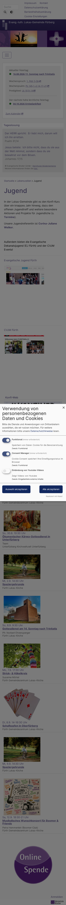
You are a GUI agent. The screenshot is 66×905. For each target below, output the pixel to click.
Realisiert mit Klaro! (54, 496)
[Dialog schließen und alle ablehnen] (63, 406)
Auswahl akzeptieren (16, 489)
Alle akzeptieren (51, 489)
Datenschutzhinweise (41, 431)
